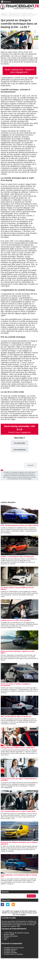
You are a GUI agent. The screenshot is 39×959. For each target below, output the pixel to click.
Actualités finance (9, 951)
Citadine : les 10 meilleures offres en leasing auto (17, 556)
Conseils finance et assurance (13, 954)
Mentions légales (9, 934)
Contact (6, 938)
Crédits (30, 13)
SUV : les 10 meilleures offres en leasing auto (16, 716)
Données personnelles (11, 936)
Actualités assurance (10, 949)
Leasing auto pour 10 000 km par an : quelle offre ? (18, 747)
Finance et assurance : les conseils (17, 13)
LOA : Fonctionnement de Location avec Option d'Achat (19, 525)
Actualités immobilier (10, 952)
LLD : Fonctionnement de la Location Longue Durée (18, 811)
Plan (5, 939)
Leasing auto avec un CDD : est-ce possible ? (16, 620)
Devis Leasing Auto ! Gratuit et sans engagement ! (19, 70)
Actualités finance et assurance (14, 947)
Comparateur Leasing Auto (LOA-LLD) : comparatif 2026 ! (16, 14)
